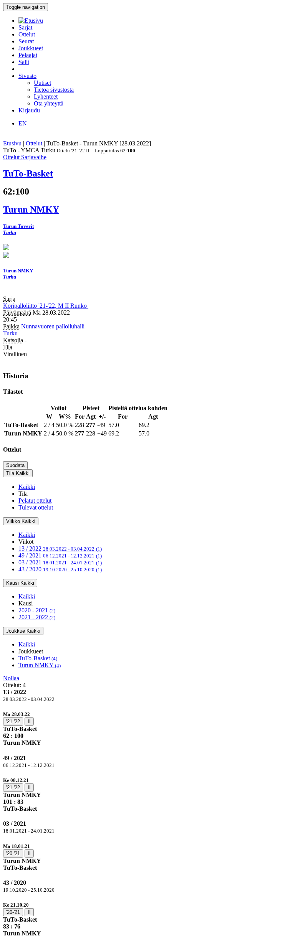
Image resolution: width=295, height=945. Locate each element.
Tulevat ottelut (35, 507)
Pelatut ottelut (34, 500)
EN (22, 123)
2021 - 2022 (36, 617)
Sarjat (25, 27)
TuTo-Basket (37, 658)
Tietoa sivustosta (54, 89)
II (29, 721)
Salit (23, 62)
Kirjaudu (29, 110)
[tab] (147, 728)
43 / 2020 (60, 569)
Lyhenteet (46, 96)
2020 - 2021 (36, 610)
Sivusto (27, 76)
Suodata (15, 465)
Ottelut (26, 34)
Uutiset (42, 82)
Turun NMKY (39, 665)
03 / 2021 (60, 562)
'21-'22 (13, 721)
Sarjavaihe (33, 157)
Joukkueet (30, 48)
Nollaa (11, 678)
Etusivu (12, 143)
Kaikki (26, 486)
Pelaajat (27, 55)
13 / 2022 (60, 548)
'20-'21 (13, 853)
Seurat (26, 41)
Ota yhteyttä (48, 103)
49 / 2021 (60, 555)
